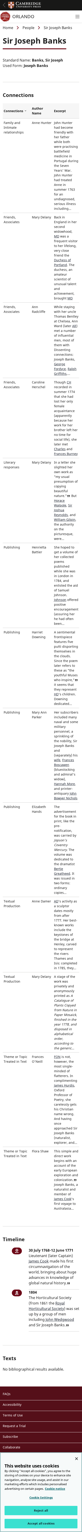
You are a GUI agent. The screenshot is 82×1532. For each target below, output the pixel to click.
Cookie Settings (41, 1497)
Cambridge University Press (24, 5)
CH (69, 382)
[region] (41, 1492)
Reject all (41, 1510)
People (28, 27)
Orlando (23, 16)
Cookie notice (55, 1489)
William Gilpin (64, 519)
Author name (37, 110)
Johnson (60, 600)
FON (57, 1057)
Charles (60, 449)
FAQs (6, 1394)
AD (56, 901)
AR (74, 326)
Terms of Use (13, 1415)
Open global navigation (4, 5)
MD (56, 236)
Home (8, 27)
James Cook (62, 1199)
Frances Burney (66, 454)
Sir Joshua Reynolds (63, 510)
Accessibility (12, 1404)
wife (57, 760)
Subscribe (10, 1436)
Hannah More (64, 784)
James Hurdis (64, 1085)
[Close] (77, 1459)
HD (56, 694)
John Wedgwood (60, 1319)
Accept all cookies (41, 1523)
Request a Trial (14, 1426)
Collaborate (11, 1447)
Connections (17, 111)
